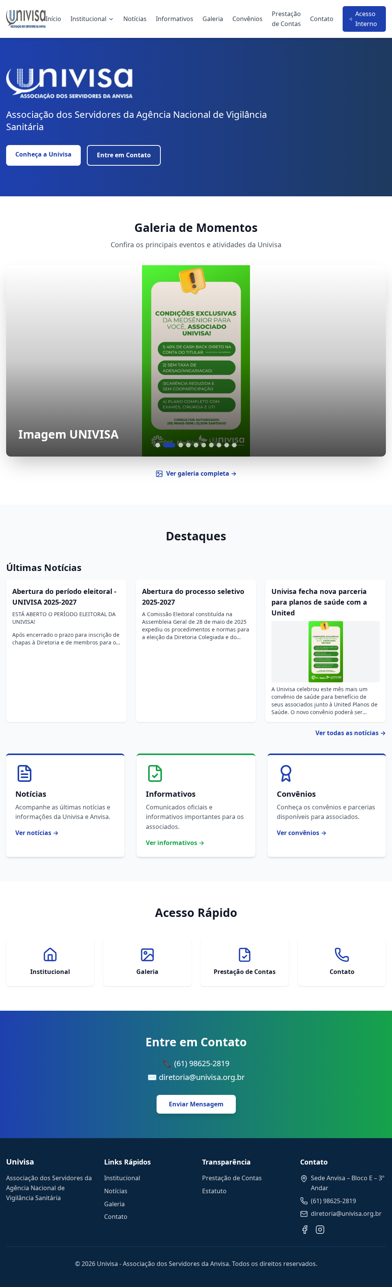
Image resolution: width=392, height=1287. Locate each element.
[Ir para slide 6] (203, 445)
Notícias (135, 19)
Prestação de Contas (286, 19)
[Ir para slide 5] (196, 445)
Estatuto (214, 1191)
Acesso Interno (366, 19)
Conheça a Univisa (43, 154)
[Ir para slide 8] (219, 445)
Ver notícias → (37, 833)
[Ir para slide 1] (157, 445)
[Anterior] (21, 361)
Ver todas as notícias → (350, 733)
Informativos (174, 19)
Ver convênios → (302, 833)
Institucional (88, 19)
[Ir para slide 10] (234, 445)
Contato (321, 19)
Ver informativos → (175, 842)
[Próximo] (370, 361)
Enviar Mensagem (196, 1104)
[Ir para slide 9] (226, 445)
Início (53, 19)
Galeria (213, 19)
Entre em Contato (124, 155)
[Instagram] (320, 1229)
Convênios (247, 19)
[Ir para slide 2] (169, 445)
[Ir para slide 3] (180, 445)
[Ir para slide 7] (211, 445)
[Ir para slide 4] (188, 445)
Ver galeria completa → (201, 473)
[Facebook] (304, 1229)
